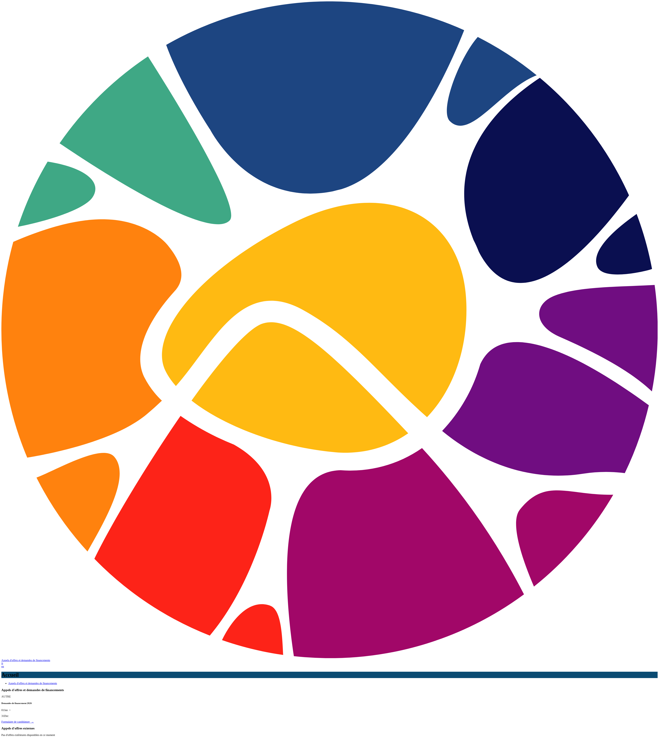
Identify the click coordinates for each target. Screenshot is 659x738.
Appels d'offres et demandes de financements (25, 660)
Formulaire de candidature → (17, 721)
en (2, 666)
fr (2, 663)
